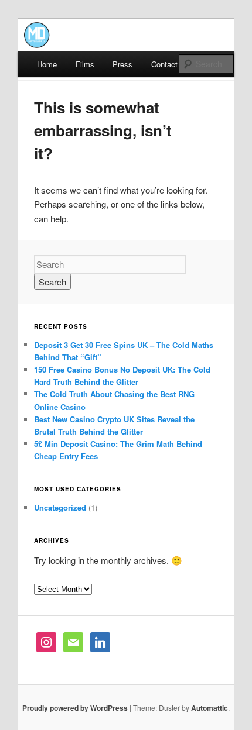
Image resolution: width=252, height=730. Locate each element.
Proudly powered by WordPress (75, 708)
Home (47, 64)
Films (85, 64)
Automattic (209, 708)
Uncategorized (60, 507)
